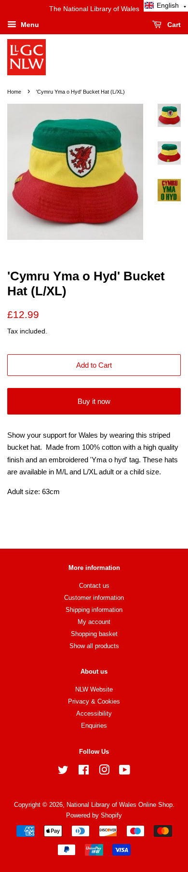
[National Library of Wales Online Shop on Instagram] (104, 771)
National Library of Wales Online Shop (120, 804)
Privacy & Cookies (94, 701)
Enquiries (94, 725)
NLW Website (94, 689)
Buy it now (94, 401)
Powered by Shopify (94, 815)
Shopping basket (94, 633)
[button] (166, 6)
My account (94, 621)
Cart (173, 24)
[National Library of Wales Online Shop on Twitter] (63, 771)
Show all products (94, 646)
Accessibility (94, 713)
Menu (29, 24)
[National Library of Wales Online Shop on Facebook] (83, 771)
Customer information (94, 597)
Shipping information (94, 609)
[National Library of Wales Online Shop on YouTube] (124, 771)
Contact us (94, 585)
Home (14, 92)
